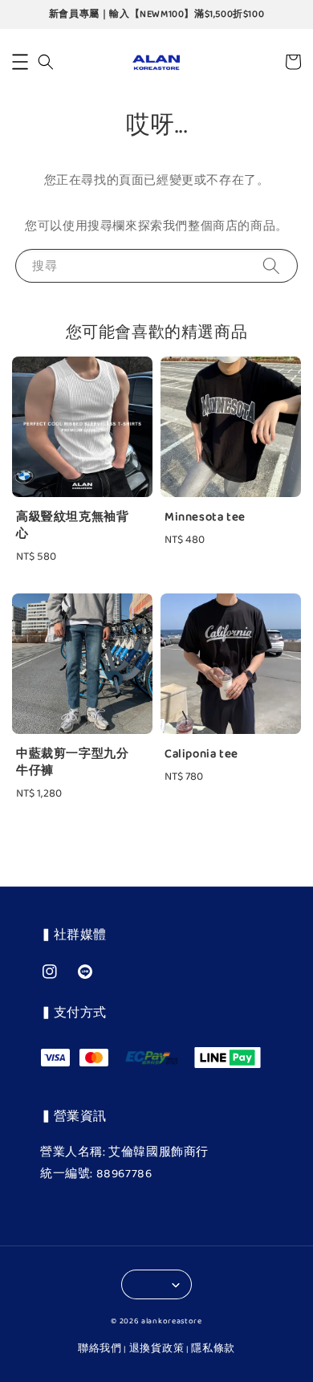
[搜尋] (271, 265)
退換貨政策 (157, 1348)
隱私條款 (213, 1348)
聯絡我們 (100, 1348)
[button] (20, 61)
